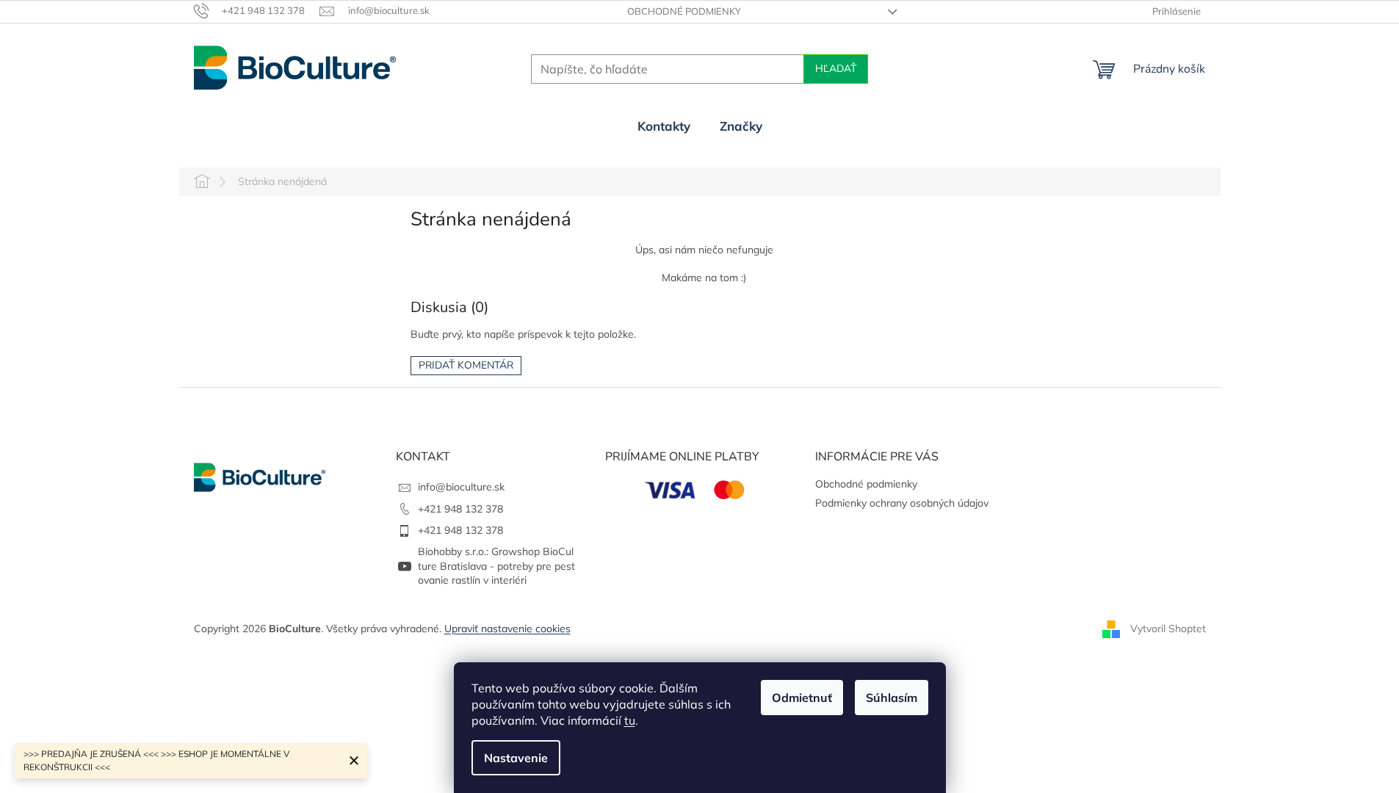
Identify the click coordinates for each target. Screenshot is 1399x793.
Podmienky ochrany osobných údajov (901, 503)
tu (629, 720)
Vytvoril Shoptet (1168, 627)
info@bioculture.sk (461, 486)
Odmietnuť (802, 697)
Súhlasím (891, 697)
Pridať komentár (466, 365)
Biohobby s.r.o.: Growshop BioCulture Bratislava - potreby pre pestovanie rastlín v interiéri (496, 566)
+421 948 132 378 (460, 508)
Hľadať (835, 69)
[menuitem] (664, 126)
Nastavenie (516, 757)
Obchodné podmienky (684, 11)
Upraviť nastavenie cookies (507, 628)
